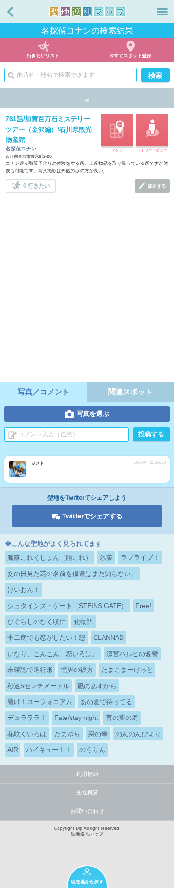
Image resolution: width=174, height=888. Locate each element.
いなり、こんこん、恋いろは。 (52, 654)
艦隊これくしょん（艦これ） (49, 557)
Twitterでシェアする (92, 516)
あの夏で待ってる (106, 701)
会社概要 (87, 792)
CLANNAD (108, 637)
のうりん (92, 749)
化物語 (83, 621)
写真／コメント (44, 392)
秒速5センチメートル (38, 686)
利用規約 (87, 774)
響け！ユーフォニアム (39, 701)
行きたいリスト (43, 55)
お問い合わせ (87, 811)
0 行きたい (36, 186)
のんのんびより (138, 734)
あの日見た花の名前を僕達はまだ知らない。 (72, 573)
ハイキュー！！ (48, 749)
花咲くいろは (26, 734)
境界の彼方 (77, 669)
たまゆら (67, 734)
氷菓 (106, 557)
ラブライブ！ (140, 557)
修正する (157, 186)
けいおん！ (23, 589)
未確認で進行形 (30, 669)
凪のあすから (96, 686)
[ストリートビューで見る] (152, 130)
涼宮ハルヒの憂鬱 (132, 654)
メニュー (162, 11)
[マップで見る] (117, 130)
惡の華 (98, 734)
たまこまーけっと (127, 669)
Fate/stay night (76, 717)
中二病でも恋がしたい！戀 (46, 637)
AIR (12, 749)
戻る (10, 11)
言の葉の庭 (122, 717)
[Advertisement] (87, 284)
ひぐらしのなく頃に (36, 621)
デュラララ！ (26, 717)
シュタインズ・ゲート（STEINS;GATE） (67, 606)
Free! (143, 606)
